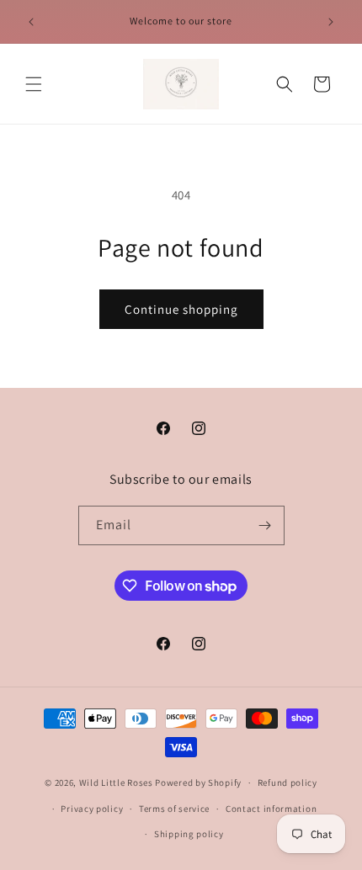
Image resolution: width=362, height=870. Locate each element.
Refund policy (287, 782)
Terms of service (174, 808)
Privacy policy (92, 808)
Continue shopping (181, 309)
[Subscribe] (265, 525)
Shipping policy (189, 834)
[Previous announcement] (31, 21)
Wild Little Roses (116, 782)
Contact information (271, 808)
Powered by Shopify (198, 782)
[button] (33, 84)
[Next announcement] (330, 21)
